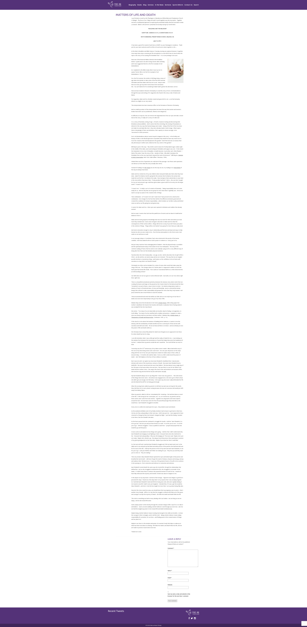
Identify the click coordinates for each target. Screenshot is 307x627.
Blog (144, 5)
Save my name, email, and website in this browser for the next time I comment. (179, 595)
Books (139, 5)
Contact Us (188, 5)
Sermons (168, 5)
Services (151, 5)
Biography (132, 5)
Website (170, 585)
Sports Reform (178, 5)
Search (196, 5)
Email (169, 577)
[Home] (114, 4)
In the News (159, 5)
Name (170, 570)
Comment (171, 548)
